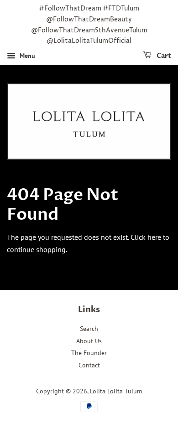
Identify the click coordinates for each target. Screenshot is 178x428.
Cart (163, 56)
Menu (26, 56)
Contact (89, 365)
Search (89, 329)
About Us (89, 341)
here (154, 237)
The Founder (89, 353)
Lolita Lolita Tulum (116, 391)
